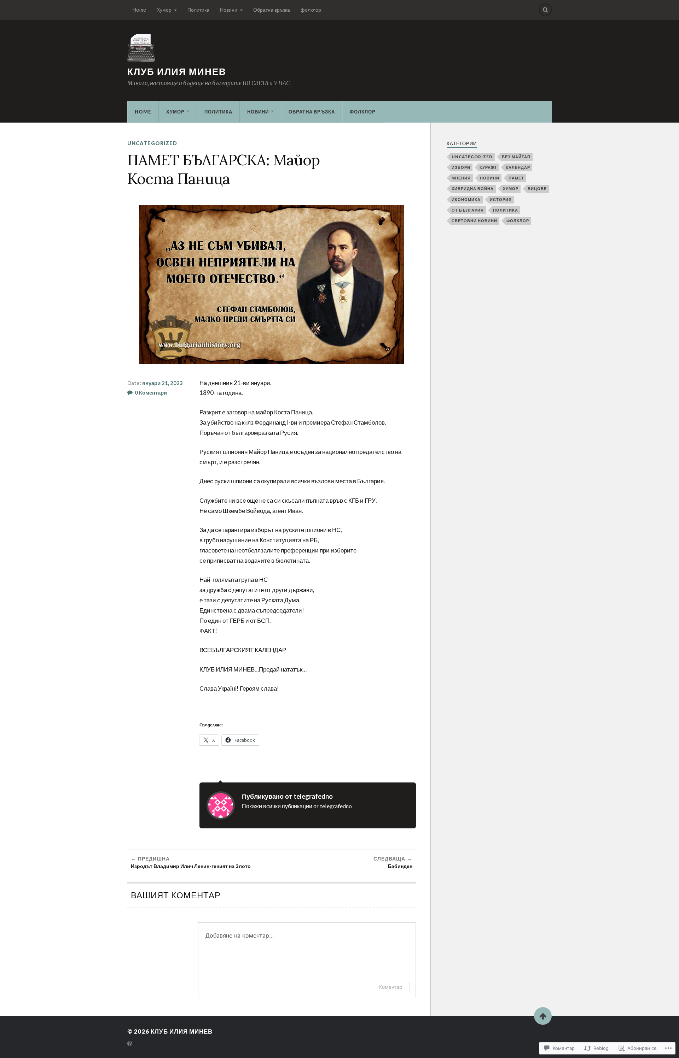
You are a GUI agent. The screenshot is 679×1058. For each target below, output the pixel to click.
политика (505, 210)
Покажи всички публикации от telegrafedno (297, 806)
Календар (518, 167)
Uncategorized (152, 143)
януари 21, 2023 (162, 383)
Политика (198, 10)
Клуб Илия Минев (176, 71)
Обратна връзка (271, 10)
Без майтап (516, 156)
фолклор (311, 10)
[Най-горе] (543, 1016)
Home (139, 10)
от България (468, 210)
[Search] (545, 10)
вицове (537, 188)
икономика (466, 199)
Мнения (461, 178)
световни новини (474, 220)
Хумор (164, 10)
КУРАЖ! (488, 167)
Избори (461, 167)
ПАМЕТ (516, 178)
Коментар (390, 987)
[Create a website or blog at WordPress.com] (129, 1044)
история (501, 199)
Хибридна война (473, 188)
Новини (228, 10)
